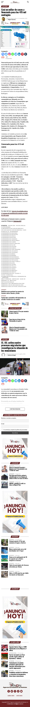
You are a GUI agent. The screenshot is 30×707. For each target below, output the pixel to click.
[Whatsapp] (12, 54)
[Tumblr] (25, 54)
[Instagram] (9, 54)
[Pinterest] (22, 54)
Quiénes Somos (11, 695)
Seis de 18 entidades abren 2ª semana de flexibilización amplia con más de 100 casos (14, 213)
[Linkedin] (19, 54)
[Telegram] (15, 54)
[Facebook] (2, 54)
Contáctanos (19, 695)
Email (2, 423)
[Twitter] (6, 54)
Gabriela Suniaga (12, 355)
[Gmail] (2, 57)
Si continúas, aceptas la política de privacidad (15, 429)
